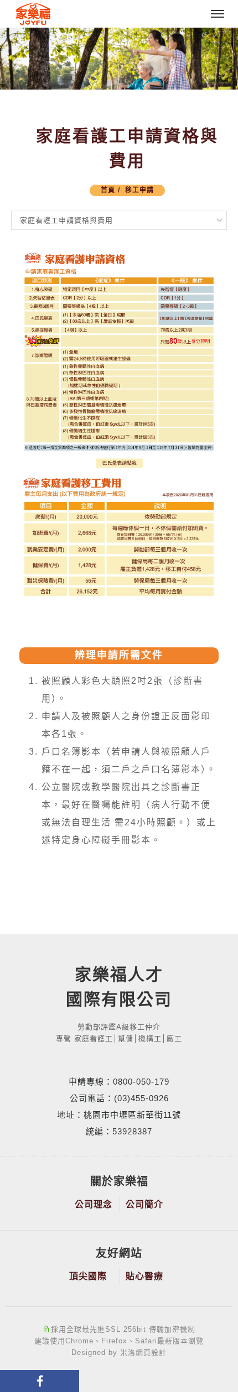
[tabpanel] (119, 59)
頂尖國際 (88, 1276)
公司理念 (93, 1204)
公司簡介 (144, 1204)
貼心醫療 (144, 1276)
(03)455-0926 (141, 1098)
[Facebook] (39, 1381)
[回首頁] (33, 14)
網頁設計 (151, 1352)
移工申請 (139, 190)
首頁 (108, 190)
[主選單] (217, 14)
